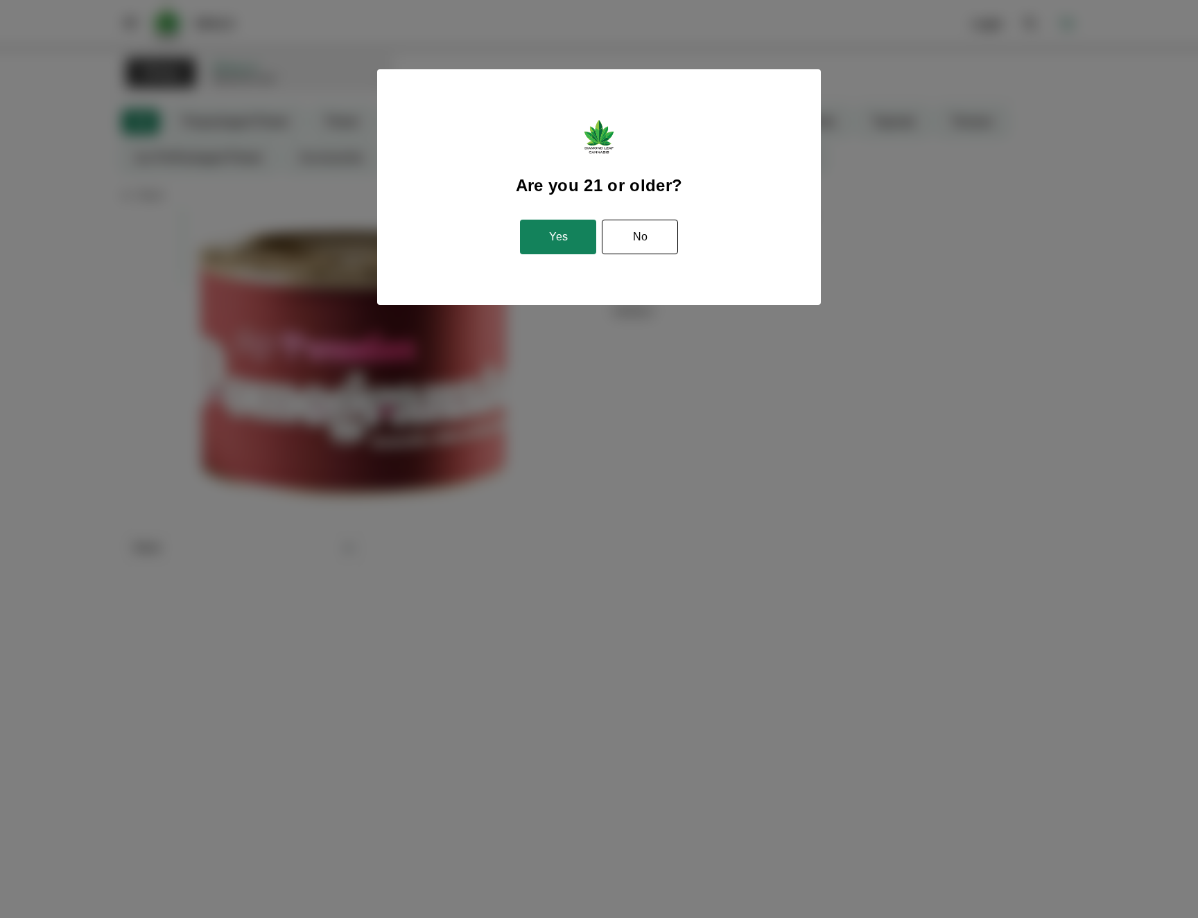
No (640, 236)
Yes (558, 236)
